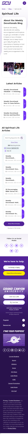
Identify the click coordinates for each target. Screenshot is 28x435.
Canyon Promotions (14, 383)
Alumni (14, 360)
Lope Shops (14, 376)
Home (3, 9)
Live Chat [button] (15, 302)
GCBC (14, 379)
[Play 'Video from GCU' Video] (14, 339)
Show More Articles (14, 223)
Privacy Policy (12, 428)
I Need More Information (14, 273)
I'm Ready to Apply (14, 267)
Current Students (14, 356)
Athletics (14, 364)
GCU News (14, 372)
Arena (14, 368)
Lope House (14, 387)
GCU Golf (14, 391)
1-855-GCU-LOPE (14, 297)
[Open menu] (24, 3)
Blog (10, 9)
